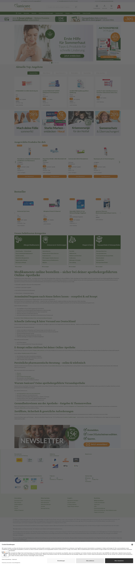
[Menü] (8, 551)
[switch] (5, 555)
